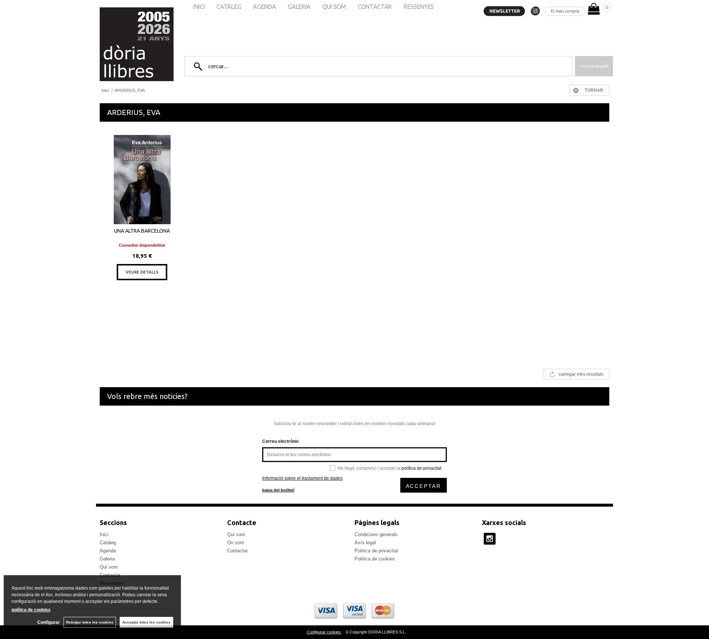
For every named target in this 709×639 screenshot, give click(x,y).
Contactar (237, 550)
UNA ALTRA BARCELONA (142, 231)
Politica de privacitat (376, 550)
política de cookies (31, 609)
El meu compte (565, 11)
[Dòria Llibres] (114, 44)
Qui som (109, 567)
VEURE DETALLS (142, 272)
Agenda (108, 550)
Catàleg (108, 542)
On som (235, 542)
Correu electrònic (280, 441)
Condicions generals (376, 534)
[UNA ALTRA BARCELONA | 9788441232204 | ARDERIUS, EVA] (142, 179)
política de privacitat (421, 468)
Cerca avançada (594, 66)
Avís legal (365, 542)
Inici (104, 534)
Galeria (107, 559)
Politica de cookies (374, 559)
